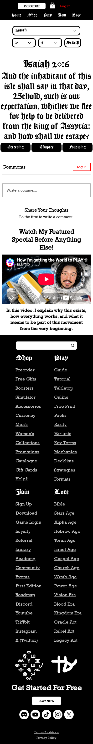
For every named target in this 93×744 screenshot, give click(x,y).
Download (26, 513)
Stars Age (64, 513)
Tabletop (63, 388)
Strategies (64, 469)
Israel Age (65, 549)
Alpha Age (65, 522)
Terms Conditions (46, 732)
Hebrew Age (67, 531)
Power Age (65, 585)
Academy (25, 558)
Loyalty (23, 531)
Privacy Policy (46, 737)
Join (23, 492)
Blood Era (64, 604)
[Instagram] (57, 714)
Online (61, 397)
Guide (60, 369)
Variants (62, 433)
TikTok (23, 622)
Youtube (24, 612)
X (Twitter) (27, 640)
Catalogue (26, 460)
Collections (28, 442)
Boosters (25, 388)
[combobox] (24, 42)
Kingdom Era (68, 612)
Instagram (26, 631)
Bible (59, 503)
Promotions (27, 451)
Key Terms (65, 442)
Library (23, 549)
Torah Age (65, 540)
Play (61, 358)
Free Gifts (26, 378)
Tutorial (62, 378)
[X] (69, 714)
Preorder (25, 369)
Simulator (26, 397)
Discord (24, 604)
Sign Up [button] (24, 503)
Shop (24, 358)
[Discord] (24, 714)
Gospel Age (66, 558)
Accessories (28, 406)
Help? (22, 478)
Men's (22, 424)
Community (28, 567)
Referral (24, 540)
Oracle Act (65, 622)
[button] (52, 5)
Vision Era (65, 594)
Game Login (28, 522)
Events (23, 576)
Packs (60, 415)
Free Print (64, 406)
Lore (61, 492)
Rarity (60, 424)
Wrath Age (65, 576)
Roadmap (25, 594)
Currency (26, 415)
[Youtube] (35, 714)
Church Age (66, 567)
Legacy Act (66, 640)
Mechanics (65, 451)
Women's (25, 433)
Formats (62, 479)
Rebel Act (64, 631)
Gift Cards (26, 469)
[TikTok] (46, 714)
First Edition (28, 585)
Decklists (64, 460)
